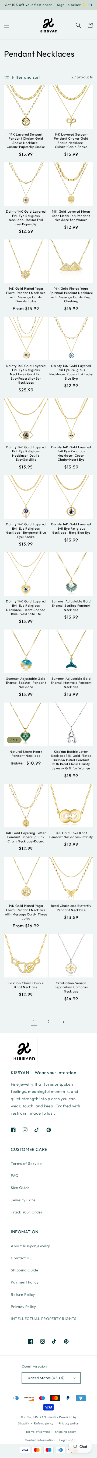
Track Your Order (27, 1212)
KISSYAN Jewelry (45, 1417)
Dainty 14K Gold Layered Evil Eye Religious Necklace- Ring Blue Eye (71, 528)
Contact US (21, 1258)
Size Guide (20, 1187)
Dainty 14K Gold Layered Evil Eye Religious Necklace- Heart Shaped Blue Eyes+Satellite (26, 607)
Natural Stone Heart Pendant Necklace (26, 754)
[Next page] (63, 1022)
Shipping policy (66, 1432)
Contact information (39, 1440)
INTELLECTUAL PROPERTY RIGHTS (44, 1318)
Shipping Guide (24, 1270)
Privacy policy (68, 1423)
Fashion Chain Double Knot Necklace (26, 985)
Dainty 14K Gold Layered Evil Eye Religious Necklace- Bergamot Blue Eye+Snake (26, 530)
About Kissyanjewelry (30, 1246)
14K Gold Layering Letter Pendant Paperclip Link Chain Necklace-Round (26, 837)
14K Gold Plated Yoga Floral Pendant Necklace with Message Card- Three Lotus (26, 912)
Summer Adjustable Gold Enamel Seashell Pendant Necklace (26, 683)
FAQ (15, 1175)
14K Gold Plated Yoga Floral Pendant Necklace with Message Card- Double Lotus (26, 294)
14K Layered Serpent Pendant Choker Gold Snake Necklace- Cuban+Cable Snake (71, 140)
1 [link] (34, 1021)
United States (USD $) (46, 1378)
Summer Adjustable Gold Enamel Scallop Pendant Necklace (71, 605)
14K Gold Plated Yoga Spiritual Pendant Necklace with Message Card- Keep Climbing (71, 294)
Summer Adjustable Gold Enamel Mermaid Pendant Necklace (71, 683)
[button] (7, 25)
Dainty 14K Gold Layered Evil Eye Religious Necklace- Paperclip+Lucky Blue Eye (71, 372)
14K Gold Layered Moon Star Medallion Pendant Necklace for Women (71, 215)
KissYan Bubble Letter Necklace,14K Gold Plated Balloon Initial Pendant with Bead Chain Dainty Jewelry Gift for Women (71, 760)
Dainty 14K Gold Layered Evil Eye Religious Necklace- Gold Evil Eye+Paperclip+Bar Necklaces (26, 374)
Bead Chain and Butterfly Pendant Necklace (71, 908)
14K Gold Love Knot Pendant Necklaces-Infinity (71, 835)
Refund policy (44, 1423)
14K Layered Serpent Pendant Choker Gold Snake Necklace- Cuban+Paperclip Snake (26, 140)
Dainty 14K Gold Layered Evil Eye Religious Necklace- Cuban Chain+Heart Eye (71, 453)
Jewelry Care (23, 1200)
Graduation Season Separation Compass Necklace (71, 987)
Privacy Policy (23, 1306)
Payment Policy (25, 1282)
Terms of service (38, 1432)
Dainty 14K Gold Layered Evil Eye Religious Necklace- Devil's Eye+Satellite (26, 453)
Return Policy (23, 1294)
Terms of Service (26, 1163)
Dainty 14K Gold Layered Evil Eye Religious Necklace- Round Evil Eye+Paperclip (26, 217)
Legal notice (68, 1440)
